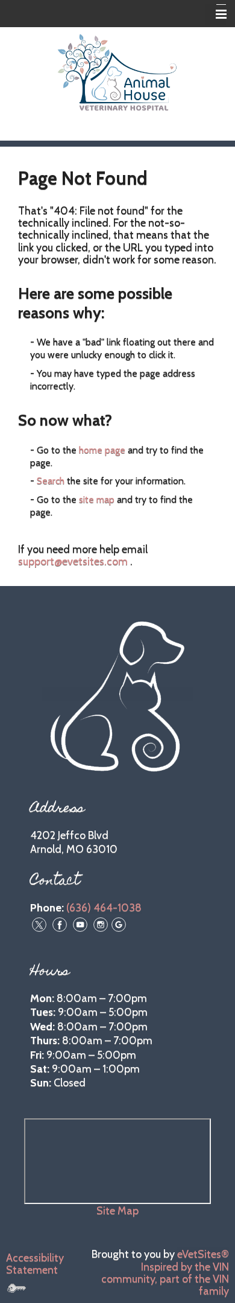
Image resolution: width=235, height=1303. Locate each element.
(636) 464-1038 (104, 907)
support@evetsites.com (73, 561)
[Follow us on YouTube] (80, 923)
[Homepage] (117, 694)
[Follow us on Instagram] (101, 923)
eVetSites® (203, 1254)
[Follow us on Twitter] (39, 923)
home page (102, 450)
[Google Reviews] (119, 923)
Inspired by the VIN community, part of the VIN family (165, 1279)
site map (96, 499)
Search (50, 480)
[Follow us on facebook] (60, 923)
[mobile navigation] (215, 14)
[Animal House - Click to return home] (117, 71)
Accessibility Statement (35, 1263)
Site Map (117, 1210)
